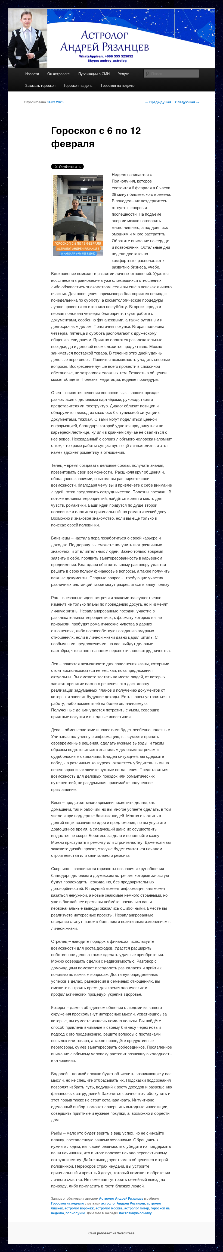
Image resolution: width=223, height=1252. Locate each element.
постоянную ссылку (135, 1213)
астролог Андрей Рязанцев (123, 1203)
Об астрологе (58, 73)
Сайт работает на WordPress (111, 1233)
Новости (32, 73)
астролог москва (109, 1208)
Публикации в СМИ (94, 73)
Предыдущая (158, 102)
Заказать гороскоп (40, 85)
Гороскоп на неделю (118, 85)
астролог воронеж (79, 1208)
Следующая (187, 102)
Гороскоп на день (78, 85)
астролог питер (136, 1208)
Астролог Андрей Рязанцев (121, 1198)
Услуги (123, 73)
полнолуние (75, 1213)
